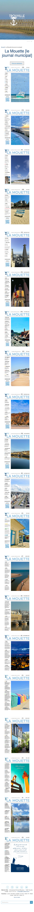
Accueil (3, 47)
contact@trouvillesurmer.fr (23, 891)
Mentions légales (17, 897)
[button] (28, 41)
